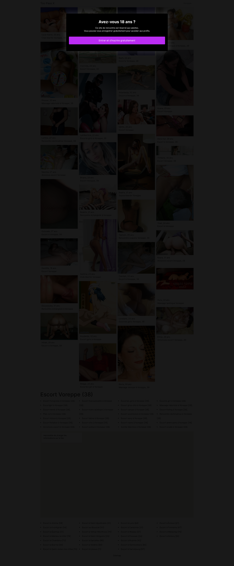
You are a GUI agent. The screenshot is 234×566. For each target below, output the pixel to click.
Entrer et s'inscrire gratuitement (117, 40)
